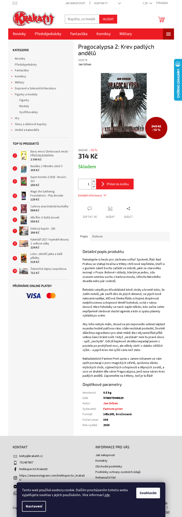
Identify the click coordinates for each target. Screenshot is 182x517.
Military (19, 82)
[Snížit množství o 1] (94, 186)
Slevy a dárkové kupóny (31, 124)
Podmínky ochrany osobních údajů (117, 472)
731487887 (26, 462)
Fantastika (22, 70)
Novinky (20, 58)
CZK (145, 3)
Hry (17, 118)
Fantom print (113, 409)
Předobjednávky (26, 64)
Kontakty (101, 3)
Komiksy (20, 76)
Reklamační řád (105, 477)
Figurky (24, 100)
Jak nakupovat (75, 3)
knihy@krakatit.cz (31, 456)
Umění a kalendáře (27, 130)
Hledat (108, 19)
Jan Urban (110, 403)
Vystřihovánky (28, 112)
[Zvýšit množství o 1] (94, 181)
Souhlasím (148, 493)
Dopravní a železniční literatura (35, 88)
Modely (24, 106)
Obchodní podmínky (108, 466)
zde (107, 495)
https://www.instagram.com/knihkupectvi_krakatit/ (52, 477)
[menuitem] (19, 34)
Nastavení (34, 506)
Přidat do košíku (118, 184)
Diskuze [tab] (97, 236)
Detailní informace (90, 195)
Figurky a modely (26, 94)
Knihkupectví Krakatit (33, 469)
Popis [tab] (84, 236)
